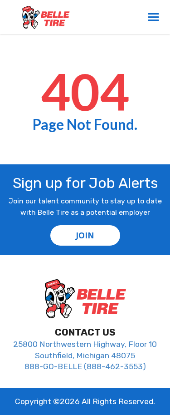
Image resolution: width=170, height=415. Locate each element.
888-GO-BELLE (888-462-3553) (85, 366)
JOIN (85, 235)
